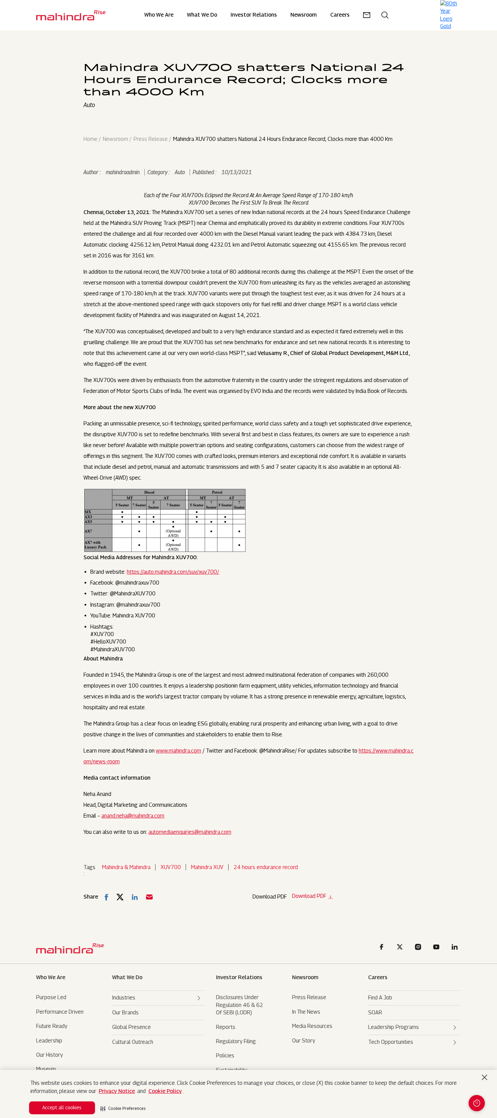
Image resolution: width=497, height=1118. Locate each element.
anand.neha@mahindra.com (132, 816)
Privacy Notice (117, 1091)
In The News (306, 1012)
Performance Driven (60, 1012)
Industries (123, 997)
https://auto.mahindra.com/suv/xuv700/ (173, 572)
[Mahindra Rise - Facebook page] (383, 948)
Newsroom (115, 139)
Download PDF (309, 896)
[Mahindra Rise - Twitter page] (401, 948)
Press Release (151, 139)
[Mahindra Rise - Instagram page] (419, 948)
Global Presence (131, 1027)
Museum (46, 1069)
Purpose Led (51, 997)
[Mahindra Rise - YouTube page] (437, 948)
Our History (49, 1055)
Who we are (50, 977)
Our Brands (125, 1012)
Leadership (49, 1040)
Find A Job (380, 997)
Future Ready (51, 1026)
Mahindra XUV (207, 867)
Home (90, 139)
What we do (202, 15)
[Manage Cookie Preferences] (477, 1103)
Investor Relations (254, 15)
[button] (123, 1106)
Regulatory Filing (236, 1041)
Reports (225, 1027)
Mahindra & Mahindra (126, 867)
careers (340, 15)
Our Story (303, 1040)
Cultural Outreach (132, 1042)
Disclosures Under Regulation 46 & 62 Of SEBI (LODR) (239, 1005)
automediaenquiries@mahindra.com (189, 832)
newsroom (303, 15)
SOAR (375, 1012)
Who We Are (158, 15)
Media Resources (312, 1026)
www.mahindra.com (178, 750)
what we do (127, 977)
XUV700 (171, 867)
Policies (225, 1055)
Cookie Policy (165, 1091)
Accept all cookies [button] (61, 1107)
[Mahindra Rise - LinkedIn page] (456, 948)
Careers (377, 977)
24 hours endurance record (266, 867)
